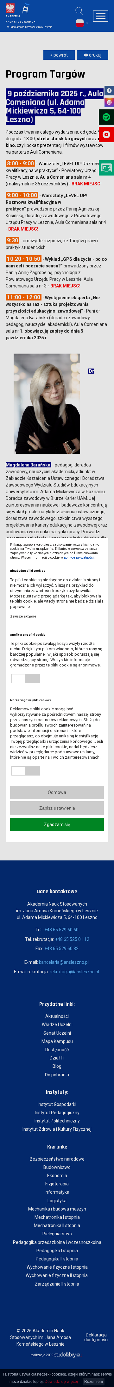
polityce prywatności (79, 557)
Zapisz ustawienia (57, 808)
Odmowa (57, 792)
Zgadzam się (57, 824)
